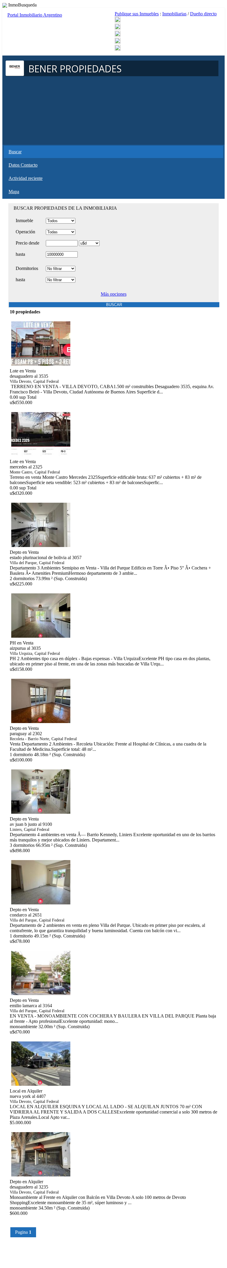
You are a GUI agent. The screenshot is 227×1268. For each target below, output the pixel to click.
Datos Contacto (23, 164)
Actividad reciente (26, 178)
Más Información (24, 408)
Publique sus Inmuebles (137, 13)
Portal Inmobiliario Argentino (34, 14)
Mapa (14, 191)
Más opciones (114, 294)
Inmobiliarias (174, 13)
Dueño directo (203, 13)
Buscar (15, 151)
